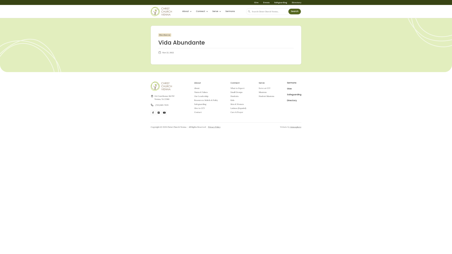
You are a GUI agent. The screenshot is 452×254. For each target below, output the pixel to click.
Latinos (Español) (238, 108)
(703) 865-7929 (161, 105)
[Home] (161, 11)
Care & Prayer (236, 112)
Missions (263, 92)
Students (234, 96)
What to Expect (237, 88)
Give (256, 2)
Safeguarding (280, 2)
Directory (296, 2)
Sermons (230, 11)
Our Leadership (201, 96)
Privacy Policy (214, 127)
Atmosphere (295, 127)
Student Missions (266, 96)
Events (266, 2)
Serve (215, 11)
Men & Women (237, 104)
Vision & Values (201, 92)
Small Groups (236, 92)
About (185, 11)
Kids (232, 100)
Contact (198, 112)
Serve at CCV (264, 88)
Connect (200, 11)
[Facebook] (153, 112)
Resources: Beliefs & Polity (206, 100)
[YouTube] (164, 112)
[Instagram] (158, 112)
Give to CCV (199, 108)
